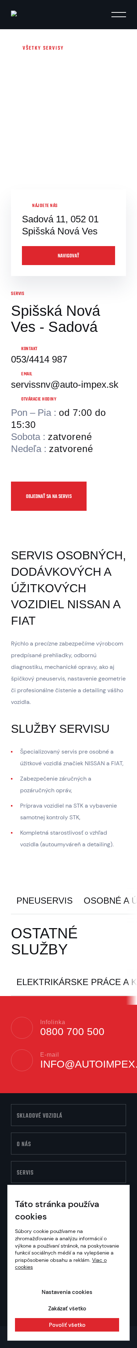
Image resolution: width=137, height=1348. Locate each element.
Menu (118, 15)
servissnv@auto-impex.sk (64, 384)
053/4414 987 (39, 359)
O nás (24, 1144)
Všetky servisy (43, 48)
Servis (25, 1173)
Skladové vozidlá (39, 1116)
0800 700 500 (72, 1032)
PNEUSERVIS (44, 900)
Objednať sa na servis (49, 497)
